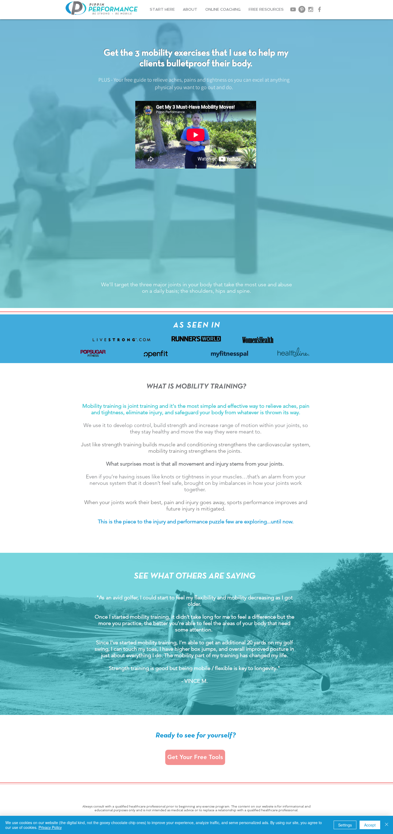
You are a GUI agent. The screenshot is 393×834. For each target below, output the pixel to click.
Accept (370, 825)
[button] (190, 9)
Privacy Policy (50, 827)
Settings (345, 825)
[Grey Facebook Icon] (319, 9)
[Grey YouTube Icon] (293, 9)
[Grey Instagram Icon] (310, 9)
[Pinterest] (301, 9)
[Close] (386, 825)
